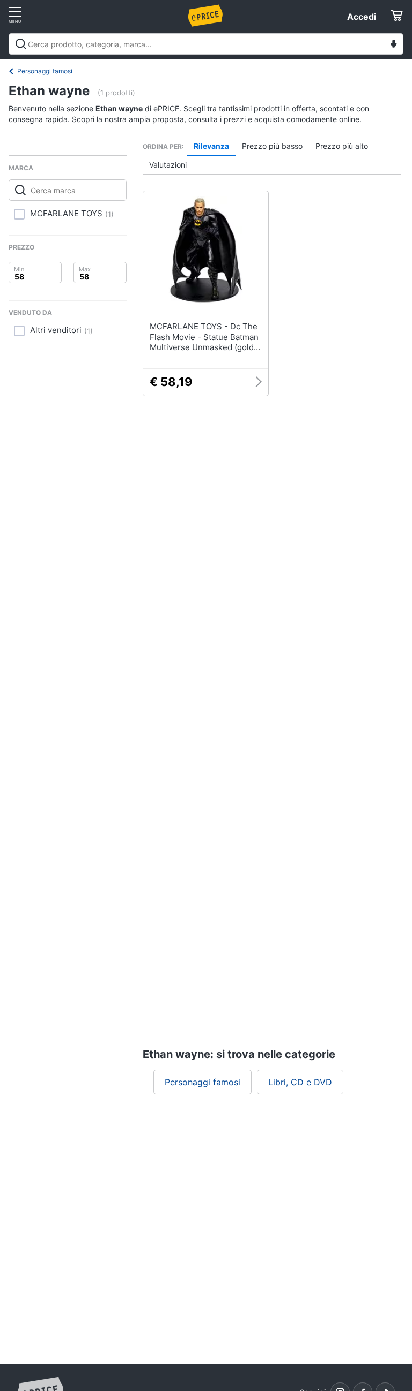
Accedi (361, 16)
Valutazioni (168, 164)
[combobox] (206, 44)
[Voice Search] (393, 45)
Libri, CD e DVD (300, 1082)
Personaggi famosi (44, 71)
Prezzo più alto (341, 145)
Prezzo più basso (272, 145)
